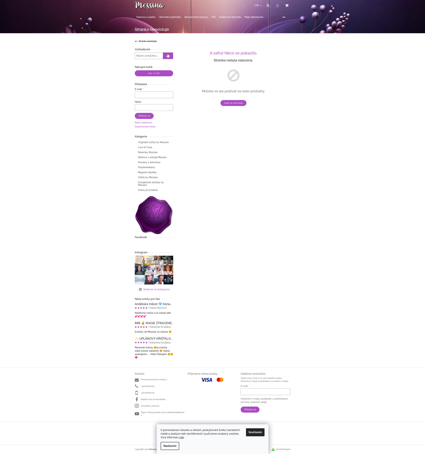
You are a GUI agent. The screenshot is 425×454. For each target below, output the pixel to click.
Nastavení (169, 445)
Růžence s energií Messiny (152, 157)
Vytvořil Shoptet (283, 449)
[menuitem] (146, 17)
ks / (154, 73)
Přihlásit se (144, 116)
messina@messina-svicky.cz (154, 379)
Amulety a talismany (149, 162)
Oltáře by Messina (148, 177)
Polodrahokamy (146, 167)
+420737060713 (147, 386)
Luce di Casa (145, 147)
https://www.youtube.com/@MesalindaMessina (162, 413)
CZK (257, 5)
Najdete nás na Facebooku (153, 399)
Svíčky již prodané (148, 190)
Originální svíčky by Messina (153, 142)
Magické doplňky (147, 172)
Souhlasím (255, 432)
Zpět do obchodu (233, 103)
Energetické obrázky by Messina (151, 183)
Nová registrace (143, 122)
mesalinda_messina (150, 406)
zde (181, 437)
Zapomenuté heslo (145, 126)
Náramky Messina (147, 152)
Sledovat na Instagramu (156, 289)
